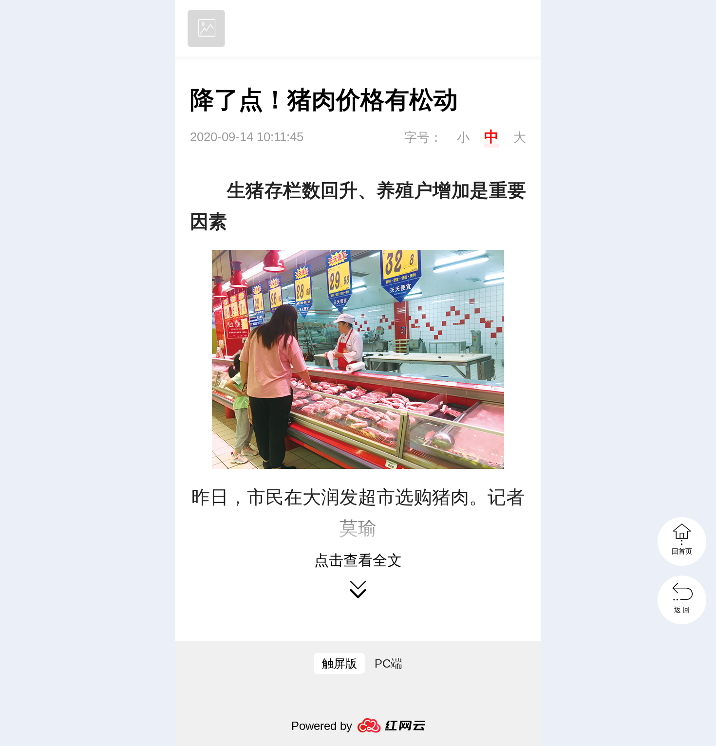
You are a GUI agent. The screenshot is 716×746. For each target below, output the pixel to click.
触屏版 (339, 663)
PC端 (388, 663)
